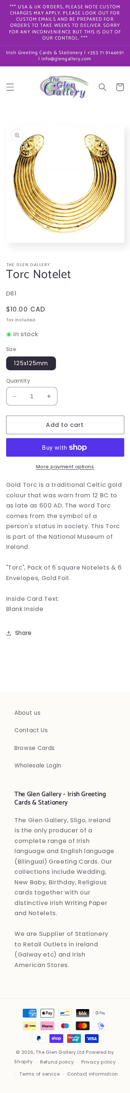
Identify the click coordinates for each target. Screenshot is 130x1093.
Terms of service (40, 1074)
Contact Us (31, 730)
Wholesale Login (37, 765)
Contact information (92, 1074)
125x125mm (31, 363)
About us (27, 713)
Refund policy (57, 1062)
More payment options (65, 466)
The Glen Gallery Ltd (60, 1052)
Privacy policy (98, 1062)
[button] (9, 87)
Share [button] (23, 633)
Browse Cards (34, 748)
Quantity (18, 380)
